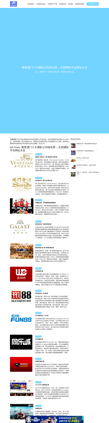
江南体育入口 (92, 4)
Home (37, 72)
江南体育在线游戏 (79, 4)
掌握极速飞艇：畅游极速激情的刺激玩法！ (87, 143)
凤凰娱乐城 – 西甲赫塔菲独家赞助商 (45, 202)
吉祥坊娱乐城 (39, 271)
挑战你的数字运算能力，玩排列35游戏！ (87, 165)
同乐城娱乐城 (39, 339)
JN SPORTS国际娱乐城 (42, 385)
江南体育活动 (62, 4)
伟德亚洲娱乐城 (39, 361)
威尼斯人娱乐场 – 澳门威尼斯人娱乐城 (46, 157)
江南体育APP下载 (52, 4)
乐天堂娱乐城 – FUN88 (41, 315)
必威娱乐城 (38, 408)
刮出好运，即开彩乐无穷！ (83, 158)
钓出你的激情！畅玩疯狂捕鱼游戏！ (85, 150)
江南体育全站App (41, 4)
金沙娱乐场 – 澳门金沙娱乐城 (43, 180)
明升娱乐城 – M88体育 (41, 293)
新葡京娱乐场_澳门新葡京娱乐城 (44, 247)
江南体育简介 (30, 4)
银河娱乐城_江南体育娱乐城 (43, 224)
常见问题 (70, 4)
